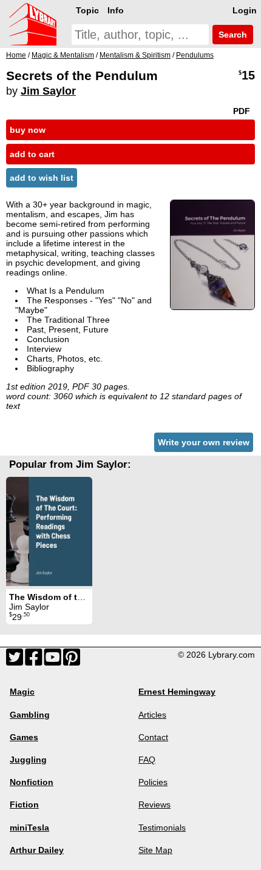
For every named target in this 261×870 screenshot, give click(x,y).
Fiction (24, 804)
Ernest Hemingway (176, 691)
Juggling (28, 759)
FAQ (146, 759)
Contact (153, 737)
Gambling (30, 715)
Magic (22, 691)
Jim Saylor (48, 91)
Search (231, 34)
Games (24, 737)
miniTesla (29, 827)
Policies (153, 782)
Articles (152, 715)
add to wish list (41, 178)
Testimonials (162, 827)
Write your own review (203, 442)
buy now (28, 130)
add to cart (32, 154)
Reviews (154, 804)
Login (244, 10)
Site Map (155, 850)
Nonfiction (31, 782)
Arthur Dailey (37, 850)
